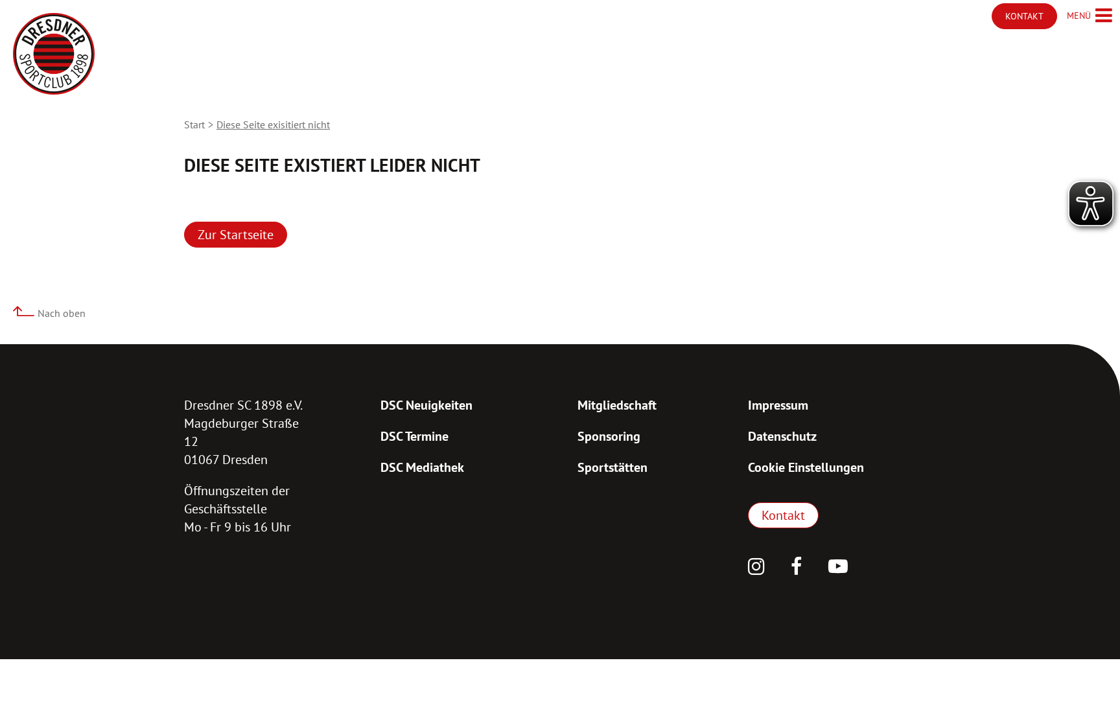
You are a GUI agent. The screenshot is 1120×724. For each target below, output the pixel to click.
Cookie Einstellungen (806, 467)
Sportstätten (613, 467)
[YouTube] (838, 567)
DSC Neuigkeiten (426, 405)
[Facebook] (796, 567)
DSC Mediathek (422, 467)
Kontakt (783, 515)
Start (194, 124)
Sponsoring (609, 436)
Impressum (778, 405)
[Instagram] (756, 567)
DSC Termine (414, 436)
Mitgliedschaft (617, 405)
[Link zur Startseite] (54, 54)
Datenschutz (782, 436)
